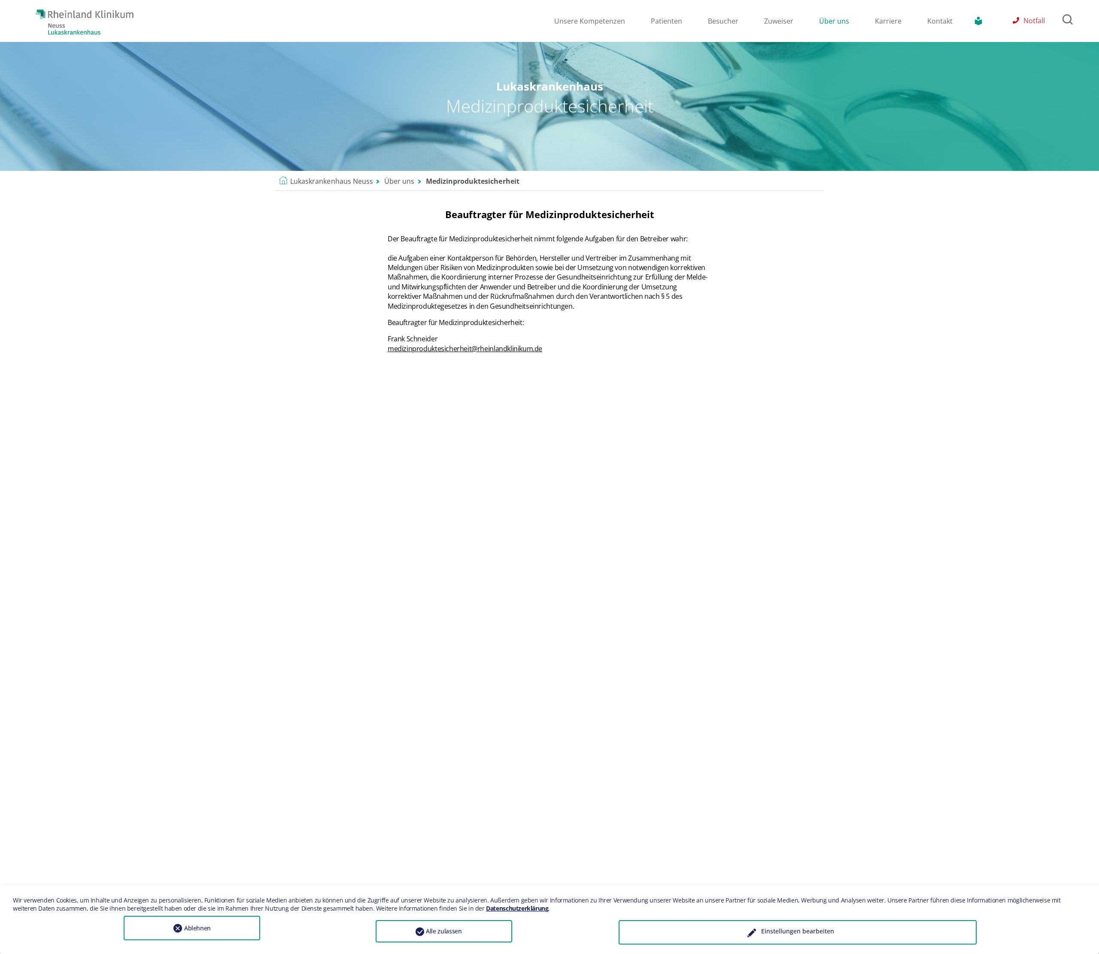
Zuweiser (778, 21)
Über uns (834, 21)
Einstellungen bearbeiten (797, 931)
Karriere (888, 21)
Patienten (666, 21)
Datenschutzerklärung (517, 908)
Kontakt (940, 21)
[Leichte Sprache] (980, 21)
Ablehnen (197, 928)
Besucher (723, 21)
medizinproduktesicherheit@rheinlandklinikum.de (465, 348)
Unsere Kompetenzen (589, 21)
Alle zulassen (443, 931)
